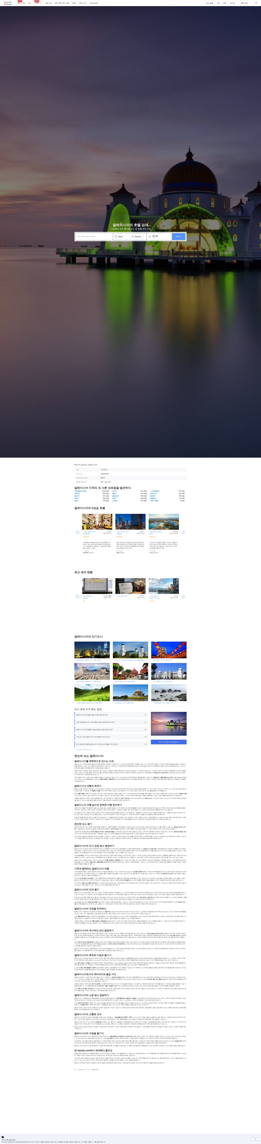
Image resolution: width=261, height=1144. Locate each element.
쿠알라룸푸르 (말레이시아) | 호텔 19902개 (88, 660)
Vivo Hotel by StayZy (87, 597)
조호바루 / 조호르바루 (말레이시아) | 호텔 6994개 (129, 660)
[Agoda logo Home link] (7, 3)
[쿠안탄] (169, 693)
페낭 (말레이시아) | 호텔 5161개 (162, 660)
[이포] (169, 671)
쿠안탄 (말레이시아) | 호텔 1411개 (163, 703)
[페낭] (169, 650)
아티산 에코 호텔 (121, 596)
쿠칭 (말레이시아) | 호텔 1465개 (124, 703)
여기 (93, 1142)
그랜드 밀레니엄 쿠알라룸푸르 (89, 533)
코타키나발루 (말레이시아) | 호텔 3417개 (88, 681)
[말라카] (131, 671)
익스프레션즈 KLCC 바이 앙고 (155, 597)
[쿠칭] (131, 693)
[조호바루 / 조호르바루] (131, 650)
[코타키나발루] (92, 671)
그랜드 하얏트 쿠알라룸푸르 (122, 533)
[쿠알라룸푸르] (92, 650)
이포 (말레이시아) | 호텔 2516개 (162, 681)
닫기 (255, 1139)
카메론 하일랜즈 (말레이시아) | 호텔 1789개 (89, 703)
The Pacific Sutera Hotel (155, 533)
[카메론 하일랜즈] (92, 693)
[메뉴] (256, 3)
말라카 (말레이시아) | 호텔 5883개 (125, 681)
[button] (218, 3)
